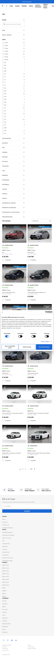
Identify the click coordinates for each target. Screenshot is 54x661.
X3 (14, 113)
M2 (14, 96)
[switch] (20, 336)
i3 (14, 74)
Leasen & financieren (38, 6)
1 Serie (14, 42)
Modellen (24, 6)
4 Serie (14, 51)
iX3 (14, 93)
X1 (14, 108)
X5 (14, 119)
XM (14, 130)
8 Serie (14, 59)
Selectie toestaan (27, 347)
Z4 (14, 133)
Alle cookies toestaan (44, 347)
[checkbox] (3, 260)
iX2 (14, 91)
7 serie (14, 57)
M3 (14, 99)
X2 (14, 110)
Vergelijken (8, 260)
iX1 (14, 88)
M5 (14, 105)
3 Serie (14, 48)
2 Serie (14, 45)
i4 (14, 76)
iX (14, 85)
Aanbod (17, 6)
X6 (14, 122)
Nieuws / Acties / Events (45, 5)
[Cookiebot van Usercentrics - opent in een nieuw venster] (46, 312)
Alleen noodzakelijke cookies (10, 346)
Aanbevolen (35, 221)
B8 (14, 71)
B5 (14, 68)
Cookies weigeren (45, 341)
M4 (14, 102)
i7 (14, 82)
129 (31, 469)
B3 (14, 62)
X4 (14, 116)
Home (11, 6)
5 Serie (14, 54)
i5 (14, 79)
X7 (14, 125)
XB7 (14, 127)
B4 (14, 65)
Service (31, 6)
